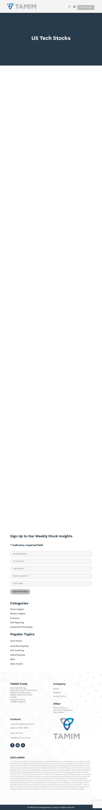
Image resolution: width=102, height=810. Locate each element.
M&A (12, 659)
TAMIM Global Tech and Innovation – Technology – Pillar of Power (50, 501)
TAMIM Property (18, 702)
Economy (14, 618)
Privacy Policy (60, 708)
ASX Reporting (17, 623)
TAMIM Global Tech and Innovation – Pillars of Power (43, 318)
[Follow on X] (23, 745)
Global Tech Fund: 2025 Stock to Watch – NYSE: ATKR (43, 228)
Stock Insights (17, 609)
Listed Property (18, 700)
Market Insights (17, 614)
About (56, 689)
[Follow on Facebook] (12, 745)
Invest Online (59, 696)
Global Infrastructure (20, 693)
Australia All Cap (18, 688)
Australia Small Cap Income (23, 690)
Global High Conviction (21, 695)
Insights (57, 693)
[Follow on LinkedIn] (18, 745)
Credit (13, 697)
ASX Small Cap (17, 651)
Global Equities (17, 655)
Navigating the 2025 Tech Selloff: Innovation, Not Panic (44, 137)
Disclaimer (58, 712)
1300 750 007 (86, 7)
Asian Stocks (16, 664)
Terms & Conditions (63, 710)
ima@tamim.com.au (20, 738)
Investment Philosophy (21, 627)
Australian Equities (19, 646)
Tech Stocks (16, 641)
